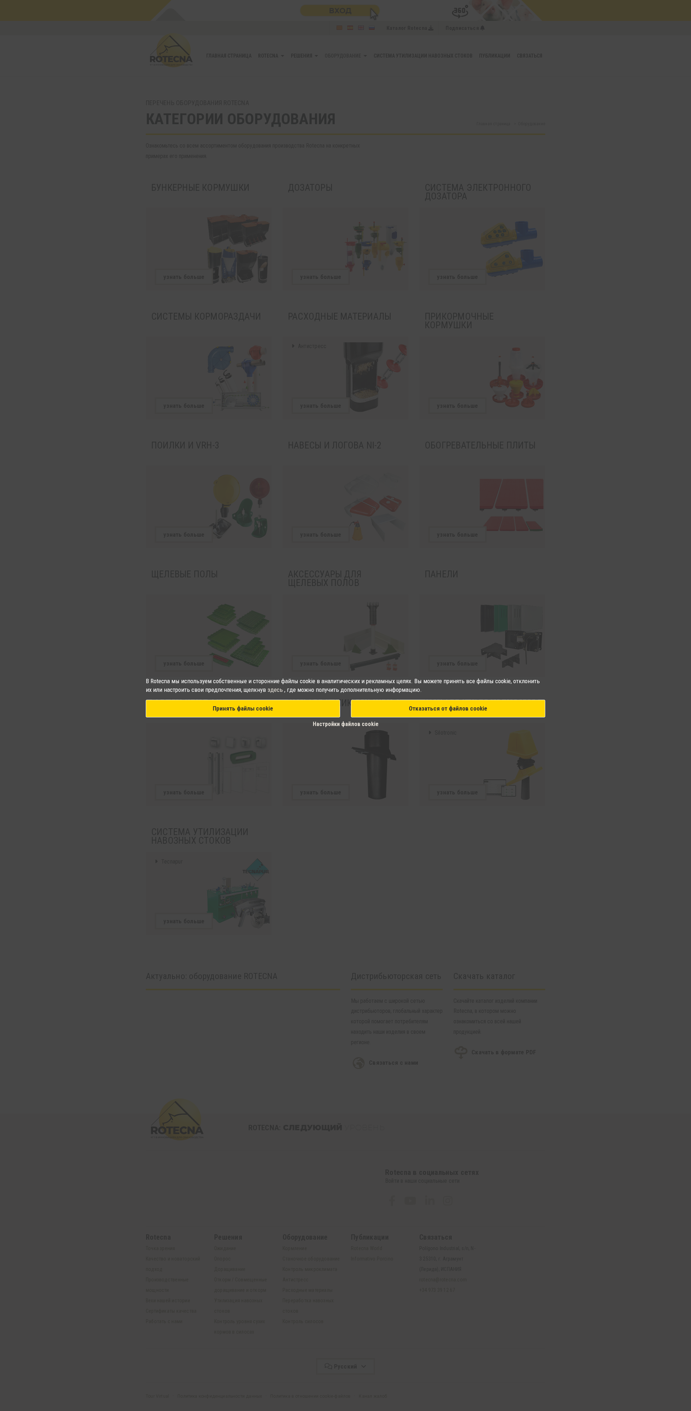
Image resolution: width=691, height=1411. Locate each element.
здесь (275, 689)
